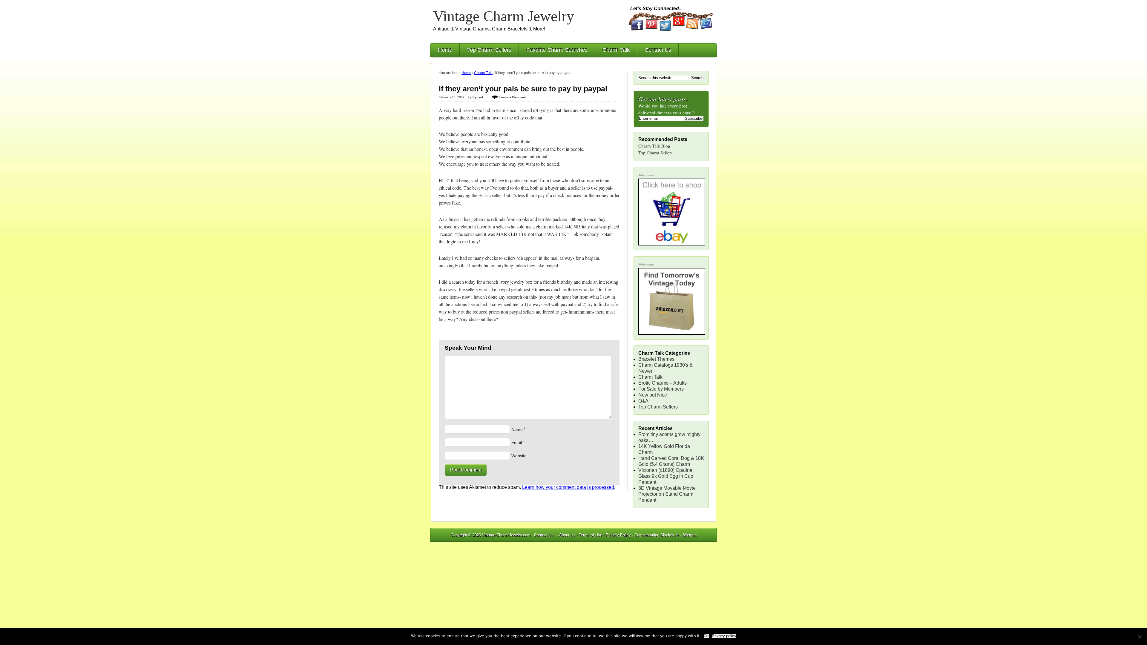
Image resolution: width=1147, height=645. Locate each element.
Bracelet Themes (656, 359)
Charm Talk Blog (654, 146)
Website (519, 455)
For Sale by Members (661, 388)
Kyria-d (478, 97)
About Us (567, 535)
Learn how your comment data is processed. (568, 487)
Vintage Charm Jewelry (503, 16)
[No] (1140, 637)
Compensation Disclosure (656, 535)
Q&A (643, 400)
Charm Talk (616, 50)
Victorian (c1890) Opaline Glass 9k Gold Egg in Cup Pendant (665, 476)
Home (445, 50)
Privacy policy (724, 636)
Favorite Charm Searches (557, 50)
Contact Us (658, 50)
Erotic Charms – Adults (662, 383)
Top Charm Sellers (489, 50)
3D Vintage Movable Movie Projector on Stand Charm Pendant (667, 494)
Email (516, 442)
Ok (706, 636)
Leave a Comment (512, 97)
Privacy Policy (618, 535)
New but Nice (652, 394)
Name (517, 429)
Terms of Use (590, 535)
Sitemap (689, 535)
